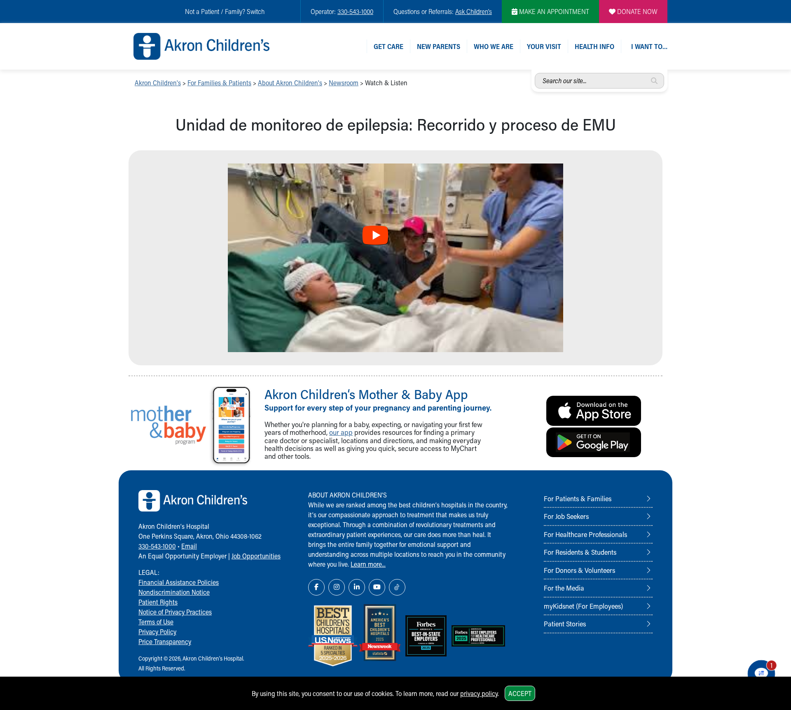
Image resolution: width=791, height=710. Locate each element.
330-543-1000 (355, 11)
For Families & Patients (219, 82)
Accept (519, 693)
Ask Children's (473, 11)
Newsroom (343, 82)
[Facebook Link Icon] (316, 587)
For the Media (564, 587)
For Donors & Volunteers (579, 570)
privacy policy (479, 693)
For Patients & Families (577, 498)
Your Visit (544, 46)
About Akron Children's (290, 82)
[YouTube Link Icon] (377, 587)
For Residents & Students (580, 551)
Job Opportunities (256, 555)
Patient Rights (158, 602)
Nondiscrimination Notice (174, 592)
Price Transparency (164, 641)
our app (341, 432)
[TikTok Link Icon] (397, 587)
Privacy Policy (157, 631)
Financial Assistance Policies (178, 582)
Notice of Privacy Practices (175, 611)
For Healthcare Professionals (585, 534)
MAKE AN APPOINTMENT (553, 11)
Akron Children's (158, 82)
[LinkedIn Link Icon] (357, 587)
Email (189, 546)
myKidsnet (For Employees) (583, 605)
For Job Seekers (566, 516)
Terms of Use (155, 621)
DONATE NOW (636, 11)
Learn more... (368, 564)
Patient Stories (565, 623)
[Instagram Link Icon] (336, 587)
